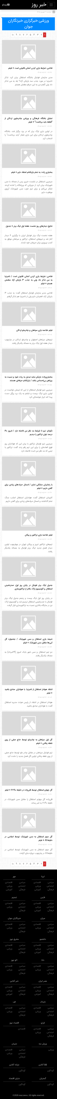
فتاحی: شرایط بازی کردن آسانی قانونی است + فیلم (30, 68)
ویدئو (4, 5)
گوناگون (50, 1071)
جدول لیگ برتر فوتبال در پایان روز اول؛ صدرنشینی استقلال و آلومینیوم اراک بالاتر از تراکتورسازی (28, 587)
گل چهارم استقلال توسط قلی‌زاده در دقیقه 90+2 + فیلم (28, 790)
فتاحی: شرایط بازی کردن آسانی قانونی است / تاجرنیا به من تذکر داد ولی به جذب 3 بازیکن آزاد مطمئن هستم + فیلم (28, 280)
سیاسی (51, 882)
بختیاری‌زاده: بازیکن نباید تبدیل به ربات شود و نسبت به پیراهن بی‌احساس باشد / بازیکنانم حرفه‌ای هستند (28, 378)
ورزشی (38, 886)
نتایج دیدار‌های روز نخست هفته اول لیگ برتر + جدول (29, 226)
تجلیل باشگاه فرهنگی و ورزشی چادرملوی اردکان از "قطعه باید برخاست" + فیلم (28, 120)
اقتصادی (37, 882)
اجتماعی (50, 886)
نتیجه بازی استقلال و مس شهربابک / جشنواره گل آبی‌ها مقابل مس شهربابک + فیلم (28, 641)
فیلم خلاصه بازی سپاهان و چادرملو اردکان (34, 330)
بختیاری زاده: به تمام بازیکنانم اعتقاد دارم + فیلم (31, 172)
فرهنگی (50, 890)
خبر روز (39, 4)
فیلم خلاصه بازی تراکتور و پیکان (38, 535)
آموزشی (37, 890)
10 (13, 35)
